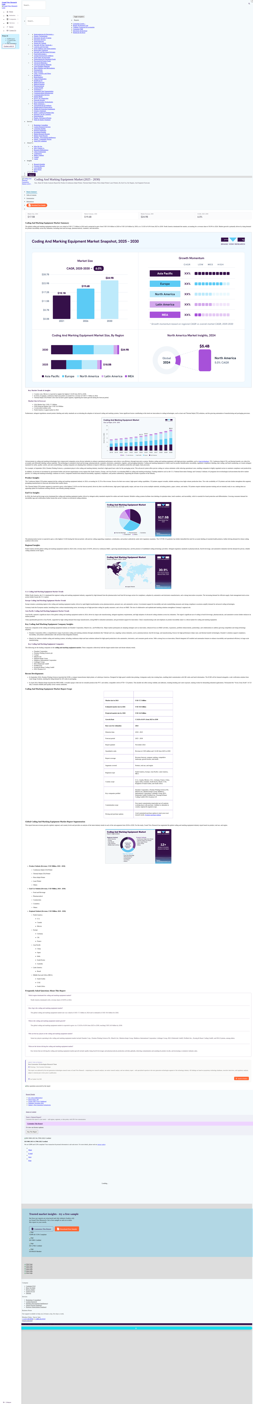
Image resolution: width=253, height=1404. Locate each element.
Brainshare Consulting (41, 125)
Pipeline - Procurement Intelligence (45, 137)
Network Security (39, 100)
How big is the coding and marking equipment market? (45, 1008)
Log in (31, 173)
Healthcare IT (38, 80)
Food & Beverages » (40, 54)
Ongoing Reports (39, 166)
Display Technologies (40, 36)
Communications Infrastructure (43, 93)
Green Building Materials (42, 66)
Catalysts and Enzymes (41, 47)
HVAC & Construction (41, 98)
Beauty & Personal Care (80, 25)
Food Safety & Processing (42, 57)
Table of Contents (31, 195)
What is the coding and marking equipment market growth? (46, 1021)
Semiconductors (39, 41)
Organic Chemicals (40, 111)
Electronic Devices (40, 40)
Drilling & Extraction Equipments (44, 109)
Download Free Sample (38, 205)
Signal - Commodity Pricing (42, 139)
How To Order (30, 1288)
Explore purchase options (153, 815)
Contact (36, 157)
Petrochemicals (38, 116)
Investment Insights (40, 132)
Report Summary (31, 192)
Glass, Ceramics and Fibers (42, 73)
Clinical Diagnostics (40, 79)
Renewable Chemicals (41, 50)
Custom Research (31, 1302)
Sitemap (28, 1293)
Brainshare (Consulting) (33, 1300)
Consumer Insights (40, 128)
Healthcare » (38, 75)
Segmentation (30, 198)
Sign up (31, 175)
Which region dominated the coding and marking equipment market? (49, 995)
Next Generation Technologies (43, 102)
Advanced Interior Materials (42, 64)
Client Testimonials (40, 152)
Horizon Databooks (40, 130)
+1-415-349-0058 (27, 1319)
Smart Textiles (38, 72)
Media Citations (39, 155)
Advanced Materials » (41, 63)
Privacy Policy (30, 1290)
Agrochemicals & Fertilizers (42, 105)
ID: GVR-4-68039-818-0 (35, 1098)
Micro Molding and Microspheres (44, 68)
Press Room (37, 169)
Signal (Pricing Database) (34, 1305)
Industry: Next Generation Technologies (39, 1105)
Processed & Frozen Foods (42, 61)
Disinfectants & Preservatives (43, 107)
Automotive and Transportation (43, 91)
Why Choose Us (39, 148)
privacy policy (101, 1144)
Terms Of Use (30, 1291)
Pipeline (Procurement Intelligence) (37, 1303)
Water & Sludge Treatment (42, 120)
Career (36, 159)
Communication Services (42, 95)
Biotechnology (38, 77)
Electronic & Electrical (80, 31)
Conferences (38, 153)
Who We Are (38, 146)
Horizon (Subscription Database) (36, 1307)
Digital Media (38, 96)
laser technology (204, 461)
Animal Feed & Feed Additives (43, 56)
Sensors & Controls (40, 43)
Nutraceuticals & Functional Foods (45, 59)
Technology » (38, 89)
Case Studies (38, 168)
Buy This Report (32, 1132)
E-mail (30, 1153)
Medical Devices (39, 82)
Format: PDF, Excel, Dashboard (37, 1101)
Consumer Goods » (79, 24)
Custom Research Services (42, 127)
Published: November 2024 (36, 1103)
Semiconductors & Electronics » (44, 34)
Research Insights (39, 164)
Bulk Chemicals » (39, 104)
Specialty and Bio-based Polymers (44, 52)
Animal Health (38, 88)
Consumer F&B (78, 29)
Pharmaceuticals (39, 86)
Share (30, 1150)
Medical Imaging (39, 84)
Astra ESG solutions (40, 141)
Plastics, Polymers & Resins (42, 118)
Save (29, 1157)
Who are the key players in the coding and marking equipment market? (50, 1033)
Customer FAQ (31, 1286)
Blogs (36, 171)
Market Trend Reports (41, 136)
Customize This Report (42, 1229)
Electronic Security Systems (42, 38)
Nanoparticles (38, 70)
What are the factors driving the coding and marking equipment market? (50, 1046)
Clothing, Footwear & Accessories (83, 27)
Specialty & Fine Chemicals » (43, 45)
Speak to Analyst (242, 1078)
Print (29, 1160)
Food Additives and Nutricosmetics (45, 48)
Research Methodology (41, 150)
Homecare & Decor (79, 32)
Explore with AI (9, 46)
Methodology (30, 201)
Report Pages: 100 (33, 1099)
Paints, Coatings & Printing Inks (44, 112)
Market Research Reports (42, 134)
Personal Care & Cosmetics (42, 114)
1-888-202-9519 (40, 1319)
